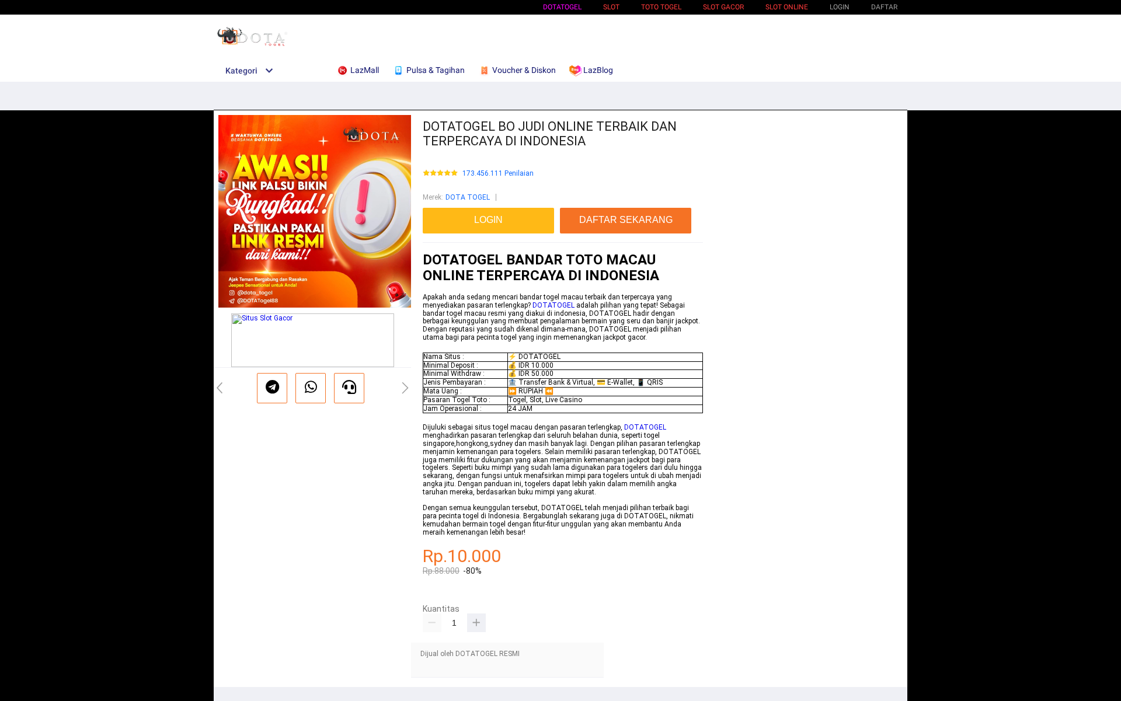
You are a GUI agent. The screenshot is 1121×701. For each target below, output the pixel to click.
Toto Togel (661, 7)
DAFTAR (884, 7)
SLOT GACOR (723, 7)
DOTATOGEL (562, 7)
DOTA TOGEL (467, 197)
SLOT (611, 7)
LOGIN (840, 7)
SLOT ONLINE (786, 7)
